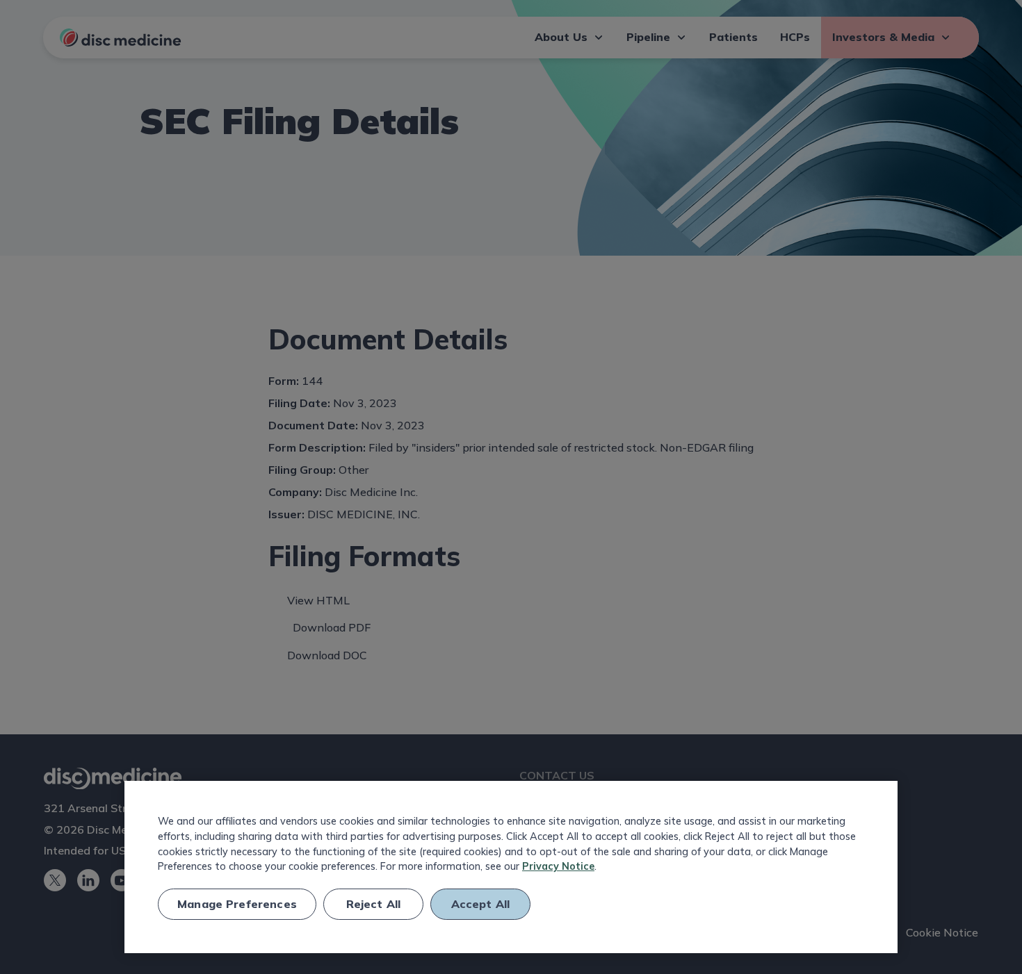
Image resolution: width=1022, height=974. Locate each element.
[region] (511, 867)
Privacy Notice (558, 866)
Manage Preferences (237, 904)
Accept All (480, 904)
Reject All (373, 904)
